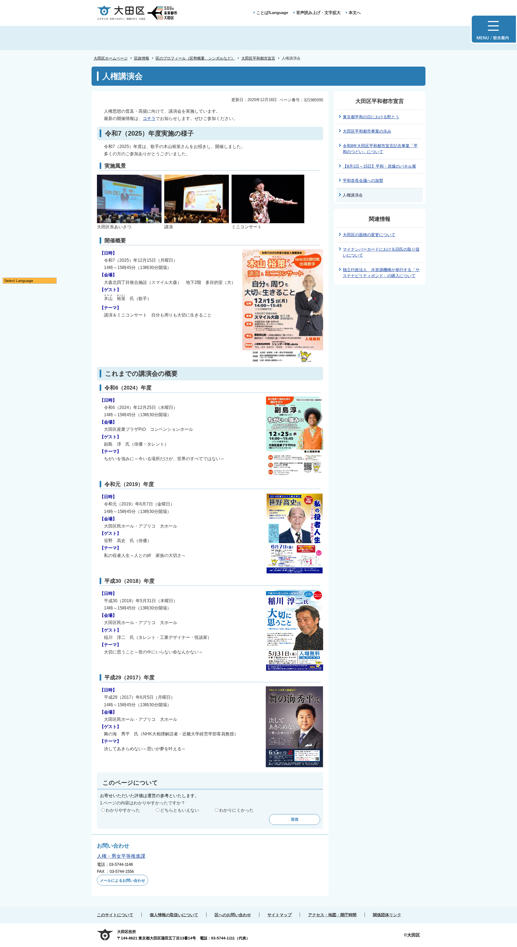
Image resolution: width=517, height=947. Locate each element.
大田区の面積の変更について (369, 234)
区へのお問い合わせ (233, 914)
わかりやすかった (123, 810)
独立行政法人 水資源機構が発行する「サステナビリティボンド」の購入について (381, 272)
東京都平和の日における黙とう (371, 117)
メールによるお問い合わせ (122, 880)
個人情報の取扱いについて (174, 914)
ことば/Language (272, 12)
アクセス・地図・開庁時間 (332, 914)
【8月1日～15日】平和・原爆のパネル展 (379, 166)
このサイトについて (115, 914)
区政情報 (141, 58)
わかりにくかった (236, 810)
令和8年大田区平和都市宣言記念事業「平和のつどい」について (380, 148)
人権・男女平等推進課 (121, 856)
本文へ (355, 12)
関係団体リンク (387, 914)
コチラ (149, 118)
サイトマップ (279, 914)
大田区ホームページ (111, 58)
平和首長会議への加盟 (363, 180)
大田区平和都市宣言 (258, 58)
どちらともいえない (179, 810)
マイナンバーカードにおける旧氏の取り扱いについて (381, 252)
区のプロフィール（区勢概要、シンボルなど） (195, 58)
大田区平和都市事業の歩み (367, 131)
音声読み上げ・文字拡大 (318, 12)
